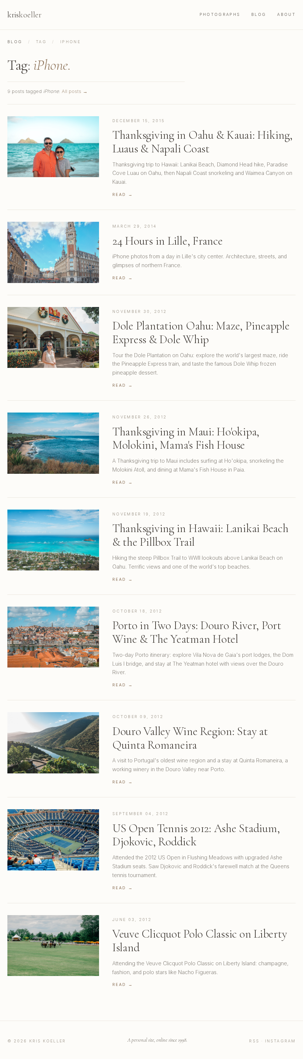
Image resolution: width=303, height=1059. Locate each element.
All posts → (75, 91)
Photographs (220, 14)
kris (24, 15)
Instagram (280, 1041)
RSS (254, 1041)
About (286, 14)
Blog (258, 14)
